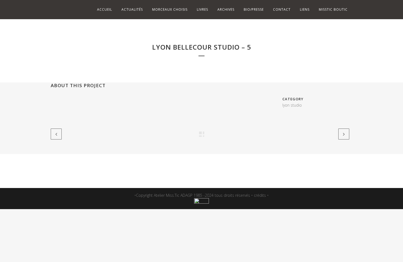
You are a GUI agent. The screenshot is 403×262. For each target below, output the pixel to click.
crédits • (261, 195)
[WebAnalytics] (201, 202)
